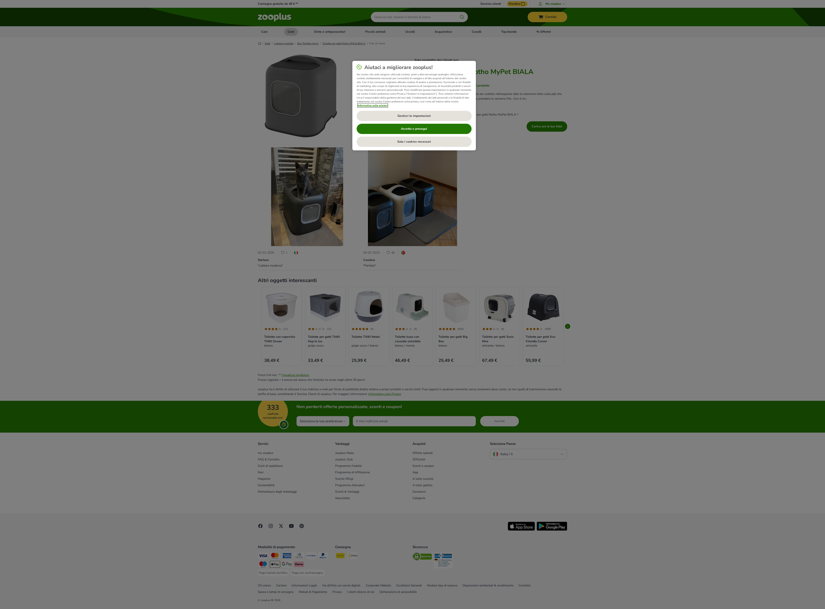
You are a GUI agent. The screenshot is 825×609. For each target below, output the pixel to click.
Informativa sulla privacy (373, 105)
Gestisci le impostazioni (414, 116)
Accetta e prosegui (414, 129)
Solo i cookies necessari (414, 142)
